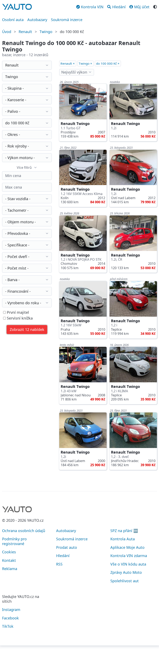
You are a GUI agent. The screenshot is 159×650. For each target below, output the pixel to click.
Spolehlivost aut (124, 580)
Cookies (9, 551)
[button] (27, 329)
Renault (25, 31)
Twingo (46, 31)
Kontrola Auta (122, 538)
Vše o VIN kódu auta (128, 564)
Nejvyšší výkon (74, 72)
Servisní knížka (19, 318)
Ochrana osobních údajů (23, 530)
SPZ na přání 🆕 (124, 530)
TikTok (7, 626)
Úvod (6, 31)
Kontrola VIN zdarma (128, 555)
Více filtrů (24, 167)
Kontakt (9, 560)
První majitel (17, 312)
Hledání (63, 555)
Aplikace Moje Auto (127, 547)
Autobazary (37, 19)
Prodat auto (66, 547)
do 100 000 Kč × (107, 63)
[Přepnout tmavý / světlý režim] (155, 6)
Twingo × (85, 63)
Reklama (9, 568)
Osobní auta (13, 19)
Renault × (67, 63)
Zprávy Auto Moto (126, 572)
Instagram (11, 609)
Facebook (10, 618)
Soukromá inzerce (66, 19)
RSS (59, 564)
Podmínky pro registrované (14, 541)
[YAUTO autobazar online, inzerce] (17, 7)
